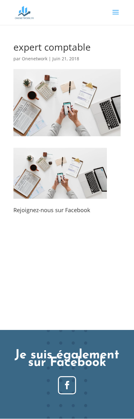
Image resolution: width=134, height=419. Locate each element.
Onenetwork (34, 59)
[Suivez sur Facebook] (67, 385)
